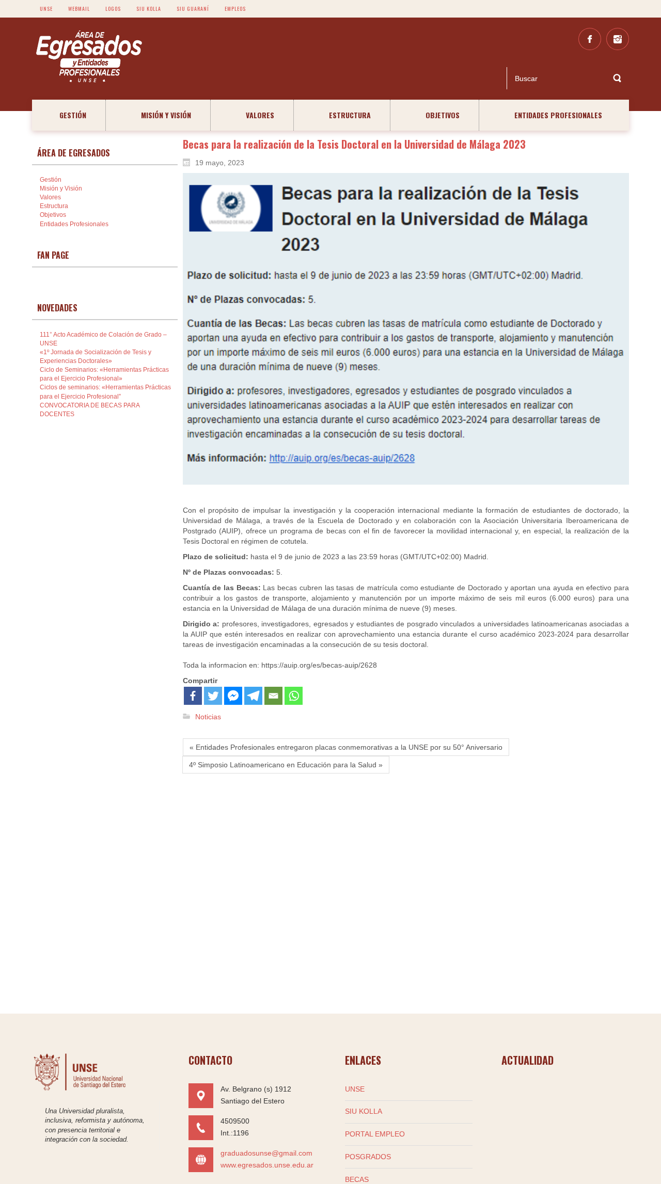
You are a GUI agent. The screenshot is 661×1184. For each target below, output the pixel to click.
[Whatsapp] (294, 696)
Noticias (208, 717)
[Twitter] (213, 696)
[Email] (273, 696)
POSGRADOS (368, 1157)
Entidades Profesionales (74, 224)
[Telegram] (253, 696)
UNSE (355, 1089)
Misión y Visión (61, 188)
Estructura (54, 206)
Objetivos (53, 214)
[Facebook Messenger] (233, 696)
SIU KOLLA (363, 1111)
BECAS (357, 1179)
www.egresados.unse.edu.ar (267, 1165)
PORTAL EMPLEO (375, 1134)
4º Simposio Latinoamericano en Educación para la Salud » (286, 765)
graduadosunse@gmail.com (266, 1153)
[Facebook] (193, 696)
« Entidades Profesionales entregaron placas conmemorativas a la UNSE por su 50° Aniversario (346, 747)
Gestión (50, 179)
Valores (50, 197)
